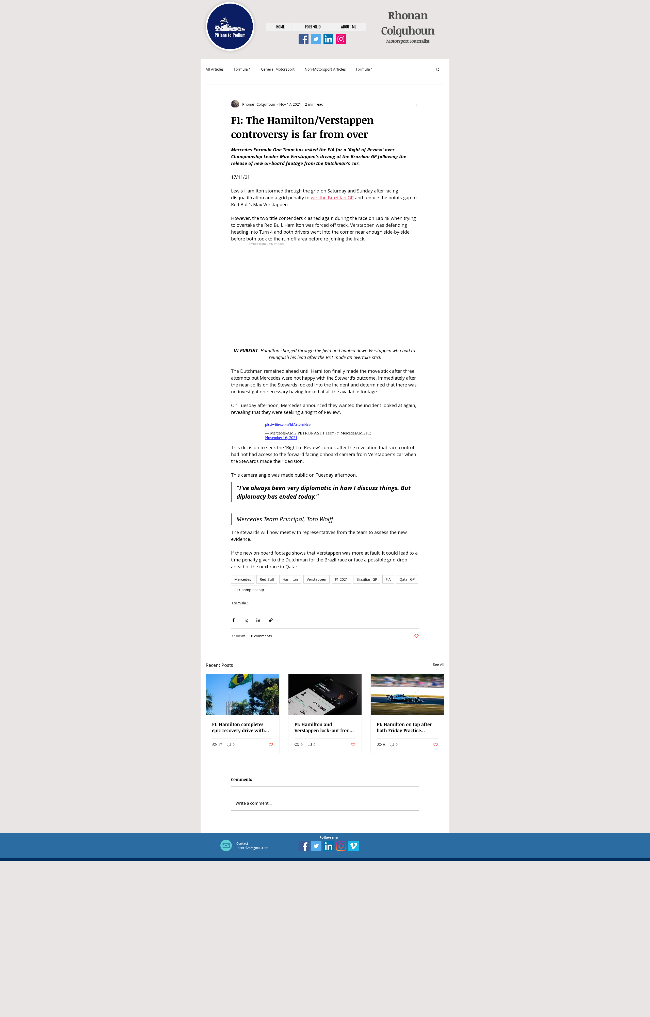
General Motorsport (278, 69)
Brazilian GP (366, 579)
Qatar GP (407, 579)
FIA (388, 579)
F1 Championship (249, 589)
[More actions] (416, 104)
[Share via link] (270, 620)
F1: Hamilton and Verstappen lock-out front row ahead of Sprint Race (323, 727)
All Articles (215, 69)
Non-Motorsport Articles (325, 69)
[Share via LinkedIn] (258, 620)
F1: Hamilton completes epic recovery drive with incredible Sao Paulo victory (242, 727)
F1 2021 (341, 579)
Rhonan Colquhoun (407, 22)
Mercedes (242, 579)
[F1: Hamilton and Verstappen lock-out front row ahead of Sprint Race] (325, 694)
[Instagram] (341, 39)
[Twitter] (316, 39)
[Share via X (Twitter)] (245, 620)
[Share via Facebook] (233, 620)
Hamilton (290, 579)
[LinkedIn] (328, 39)
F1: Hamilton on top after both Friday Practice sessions (404, 727)
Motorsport (397, 41)
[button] (437, 69)
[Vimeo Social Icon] (353, 846)
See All (438, 664)
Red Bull (267, 579)
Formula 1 (242, 69)
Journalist (419, 41)
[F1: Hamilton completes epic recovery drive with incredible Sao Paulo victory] (242, 694)
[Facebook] (303, 39)
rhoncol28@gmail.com (252, 848)
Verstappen (316, 579)
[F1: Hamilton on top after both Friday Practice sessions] (407, 694)
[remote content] (325, 294)
